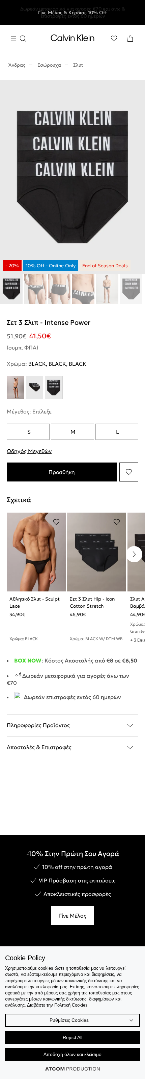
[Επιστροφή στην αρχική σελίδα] (72, 39)
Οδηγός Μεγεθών (29, 451)
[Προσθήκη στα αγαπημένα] (128, 472)
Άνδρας (16, 65)
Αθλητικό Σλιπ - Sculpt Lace (34, 602)
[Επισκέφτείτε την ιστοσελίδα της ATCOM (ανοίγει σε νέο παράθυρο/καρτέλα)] (72, 1069)
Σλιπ (78, 65)
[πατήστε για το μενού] (18, 39)
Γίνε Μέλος (72, 915)
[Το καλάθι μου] (130, 38)
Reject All (72, 1037)
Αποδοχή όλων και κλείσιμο (73, 1054)
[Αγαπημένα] (114, 38)
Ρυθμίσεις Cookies (69, 1020)
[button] (134, 554)
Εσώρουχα (49, 65)
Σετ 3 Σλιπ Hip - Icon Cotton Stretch (92, 602)
